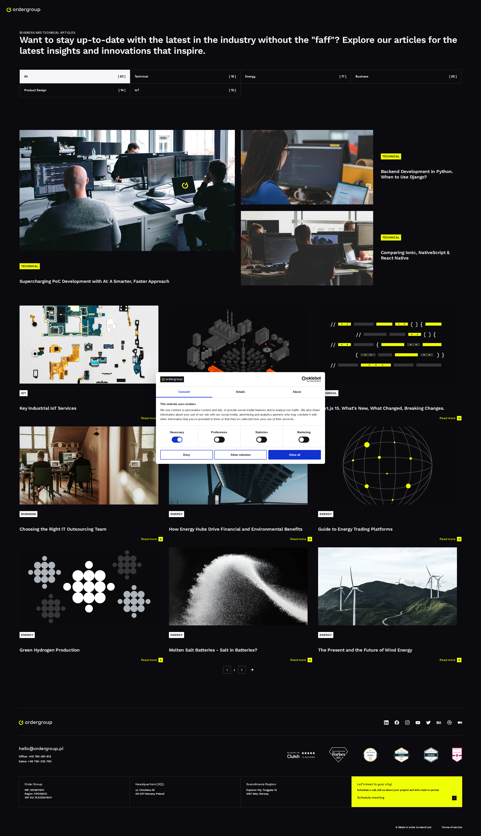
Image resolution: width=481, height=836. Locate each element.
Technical (185, 76)
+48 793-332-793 (39, 761)
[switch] (219, 440)
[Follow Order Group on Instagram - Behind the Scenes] (407, 724)
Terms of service (452, 827)
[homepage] (23, 10)
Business (406, 76)
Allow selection (241, 454)
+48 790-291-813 (40, 756)
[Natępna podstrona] (252, 669)
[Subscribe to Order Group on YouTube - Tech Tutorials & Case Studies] (418, 724)
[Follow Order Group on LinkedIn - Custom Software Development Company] (386, 724)
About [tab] (297, 391)
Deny (186, 454)
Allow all (294, 454)
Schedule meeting (370, 798)
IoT (185, 90)
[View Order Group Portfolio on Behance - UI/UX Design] (439, 724)
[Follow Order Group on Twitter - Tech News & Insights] (428, 724)
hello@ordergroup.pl (41, 748)
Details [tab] (240, 391)
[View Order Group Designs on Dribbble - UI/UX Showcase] (449, 724)
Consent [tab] (184, 391)
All (75, 76)
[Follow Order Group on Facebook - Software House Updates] (397, 724)
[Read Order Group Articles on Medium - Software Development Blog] (460, 724)
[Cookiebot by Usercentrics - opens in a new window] (304, 379)
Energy (295, 76)
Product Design (75, 90)
